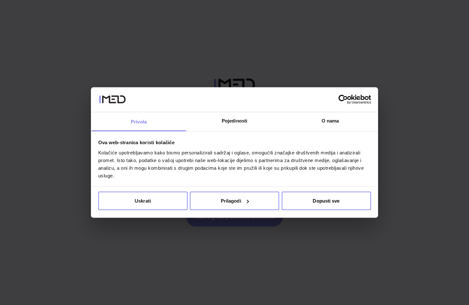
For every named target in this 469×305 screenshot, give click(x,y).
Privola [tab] (139, 121)
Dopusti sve (326, 201)
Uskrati (143, 201)
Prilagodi (231, 201)
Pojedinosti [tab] (234, 120)
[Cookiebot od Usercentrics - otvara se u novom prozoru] (343, 99)
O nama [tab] (330, 120)
